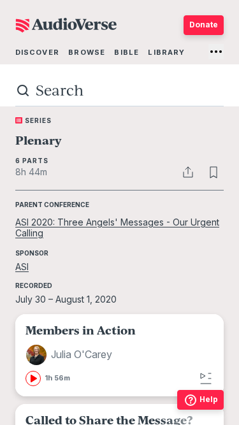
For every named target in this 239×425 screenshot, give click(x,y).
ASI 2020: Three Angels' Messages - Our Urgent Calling (117, 227)
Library (166, 52)
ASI (22, 266)
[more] (216, 51)
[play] (33, 378)
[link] (119, 355)
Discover (37, 52)
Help (208, 399)
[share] (188, 172)
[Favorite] (213, 172)
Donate (203, 24)
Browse (86, 52)
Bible (126, 52)
